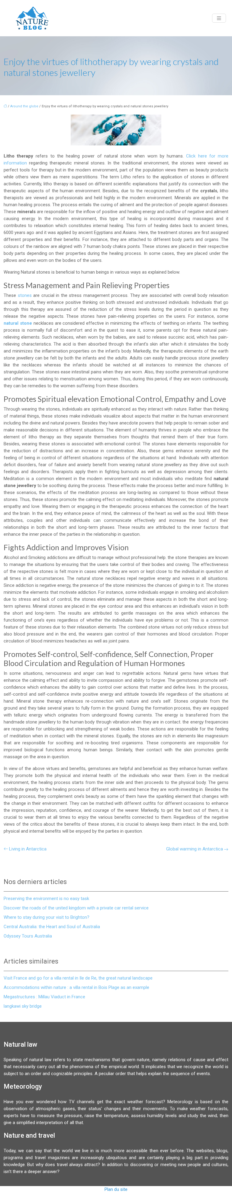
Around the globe (24, 106)
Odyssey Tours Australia (28, 936)
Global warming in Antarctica (194, 849)
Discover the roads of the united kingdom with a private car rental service (76, 908)
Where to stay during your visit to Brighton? (46, 917)
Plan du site (116, 1189)
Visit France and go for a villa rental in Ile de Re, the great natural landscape (78, 978)
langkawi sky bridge (23, 1006)
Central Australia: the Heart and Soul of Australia (52, 926)
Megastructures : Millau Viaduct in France (44, 997)
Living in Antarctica (28, 849)
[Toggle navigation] (219, 18)
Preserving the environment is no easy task (46, 898)
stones (26, 295)
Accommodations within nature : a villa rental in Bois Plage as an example (76, 987)
